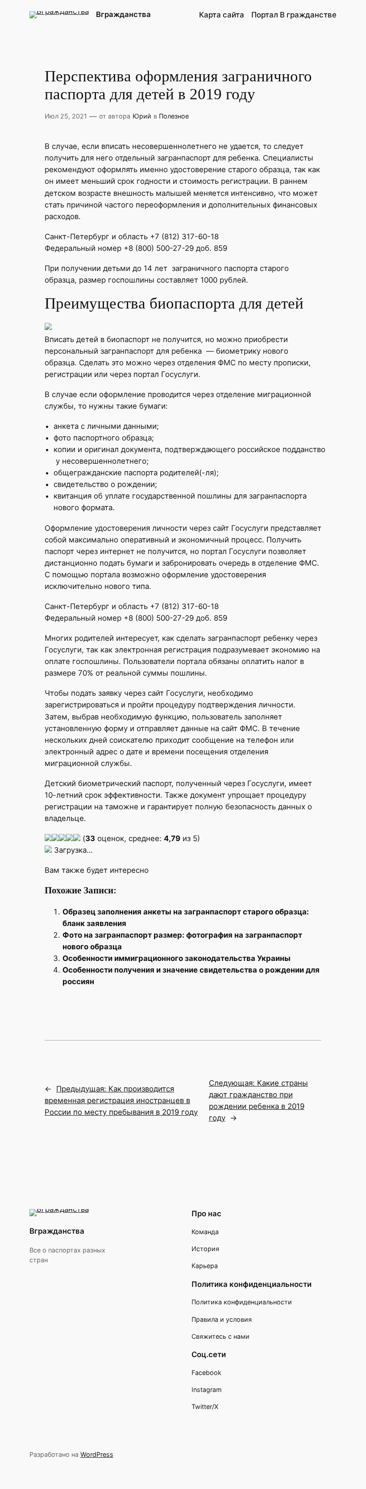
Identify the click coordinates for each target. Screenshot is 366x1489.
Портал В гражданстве (294, 14)
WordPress (96, 1454)
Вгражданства (123, 14)
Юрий (142, 116)
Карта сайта (221, 14)
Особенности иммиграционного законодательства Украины (176, 958)
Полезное (174, 116)
